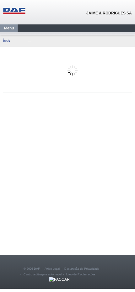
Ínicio (6, 40)
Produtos (20, 41)
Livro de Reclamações (80, 274)
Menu (9, 28)
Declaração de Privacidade (81, 268)
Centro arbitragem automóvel (43, 274)
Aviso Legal (52, 268)
